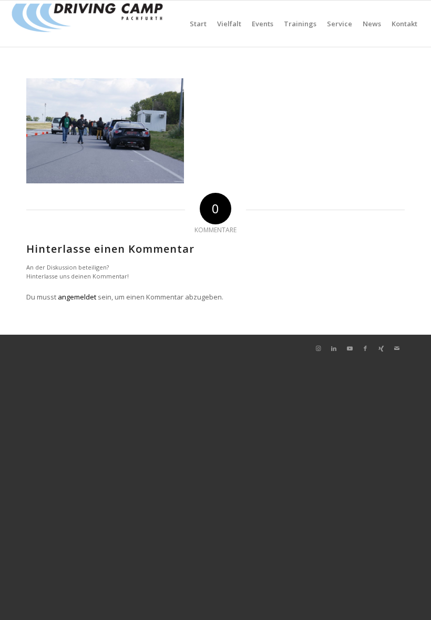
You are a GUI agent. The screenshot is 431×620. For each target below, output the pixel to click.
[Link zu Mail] (397, 348)
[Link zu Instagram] (318, 348)
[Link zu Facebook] (365, 348)
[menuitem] (198, 24)
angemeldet (77, 297)
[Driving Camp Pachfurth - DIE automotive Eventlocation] (87, 24)
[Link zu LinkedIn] (334, 348)
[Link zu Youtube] (349, 348)
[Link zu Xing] (381, 348)
